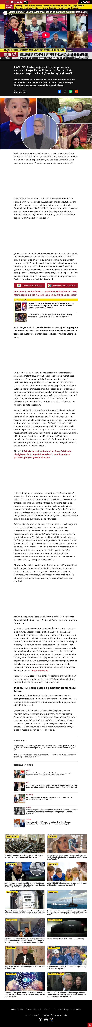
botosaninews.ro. (40, 670)
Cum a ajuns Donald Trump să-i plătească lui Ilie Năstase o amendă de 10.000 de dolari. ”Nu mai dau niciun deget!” (48, 823)
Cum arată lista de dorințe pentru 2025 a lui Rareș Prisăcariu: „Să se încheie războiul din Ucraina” (50, 315)
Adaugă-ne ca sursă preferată (64, 285)
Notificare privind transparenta (55, 1015)
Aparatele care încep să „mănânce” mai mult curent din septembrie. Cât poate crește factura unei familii (25, 913)
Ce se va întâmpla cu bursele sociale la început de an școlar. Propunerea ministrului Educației (49, 798)
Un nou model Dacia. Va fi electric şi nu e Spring (65, 939)
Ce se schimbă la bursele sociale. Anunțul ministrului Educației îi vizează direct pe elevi (67, 884)
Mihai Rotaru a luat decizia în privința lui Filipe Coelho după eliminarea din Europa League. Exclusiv (45, 756)
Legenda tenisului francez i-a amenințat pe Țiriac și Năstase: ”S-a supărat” (66, 968)
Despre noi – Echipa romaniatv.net (67, 1009)
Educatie (29, 795)
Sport (28, 807)
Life (27, 770)
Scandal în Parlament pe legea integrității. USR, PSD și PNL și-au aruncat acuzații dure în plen (24, 856)
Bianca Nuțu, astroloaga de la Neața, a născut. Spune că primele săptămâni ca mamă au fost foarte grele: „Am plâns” (67, 857)
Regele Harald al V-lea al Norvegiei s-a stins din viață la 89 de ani (25, 968)
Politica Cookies (17, 1009)
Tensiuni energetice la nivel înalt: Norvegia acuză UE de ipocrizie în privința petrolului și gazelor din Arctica (67, 913)
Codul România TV (32, 1015)
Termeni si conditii (34, 1009)
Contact (47, 1009)
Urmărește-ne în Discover (32, 285)
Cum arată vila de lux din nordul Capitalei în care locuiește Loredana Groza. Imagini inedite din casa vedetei (48, 774)
